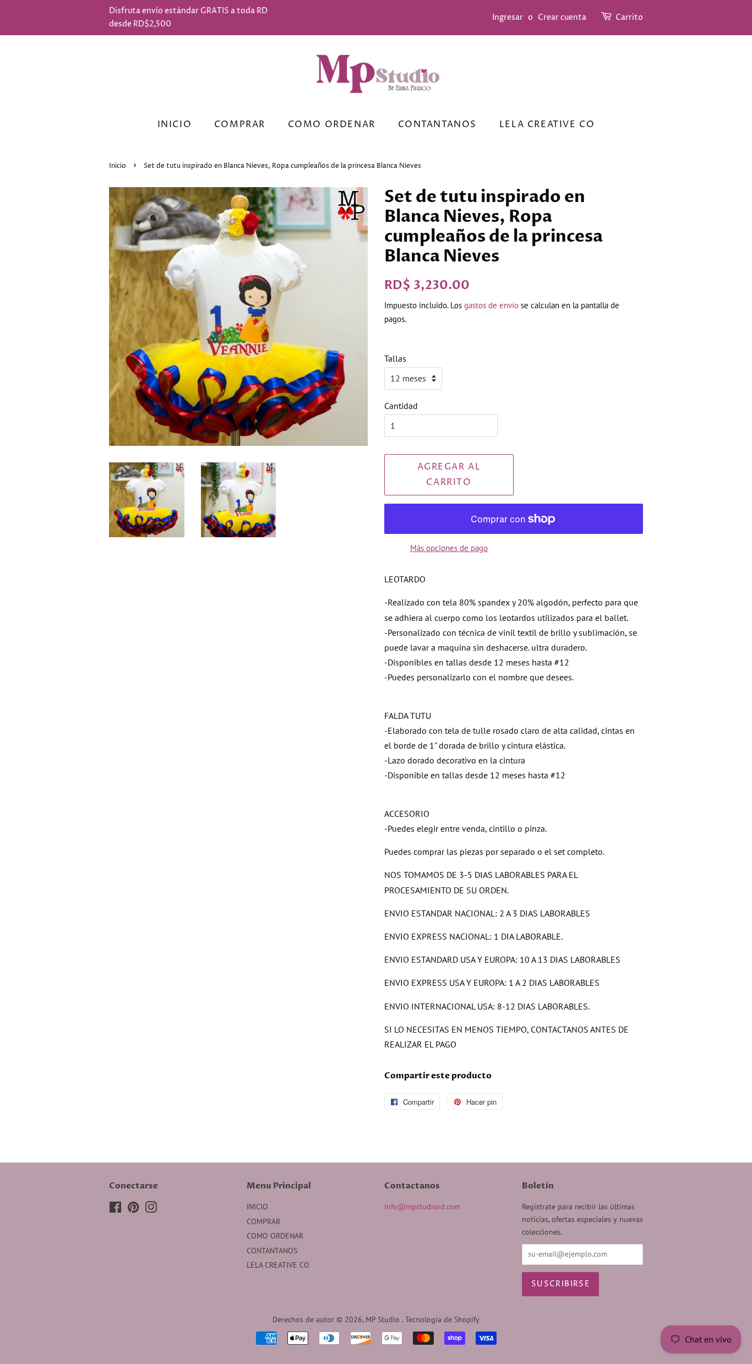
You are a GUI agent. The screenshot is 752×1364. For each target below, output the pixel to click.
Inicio (117, 166)
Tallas (395, 358)
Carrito (629, 17)
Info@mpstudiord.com (422, 1207)
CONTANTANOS (437, 124)
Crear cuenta (562, 17)
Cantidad (401, 405)
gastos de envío (491, 305)
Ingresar (507, 17)
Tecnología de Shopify (442, 1319)
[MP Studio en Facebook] (115, 1209)
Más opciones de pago (449, 548)
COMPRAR (239, 124)
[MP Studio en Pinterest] (133, 1209)
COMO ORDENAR (331, 124)
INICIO (174, 124)
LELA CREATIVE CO (547, 124)
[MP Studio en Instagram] (151, 1209)
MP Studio (384, 1319)
